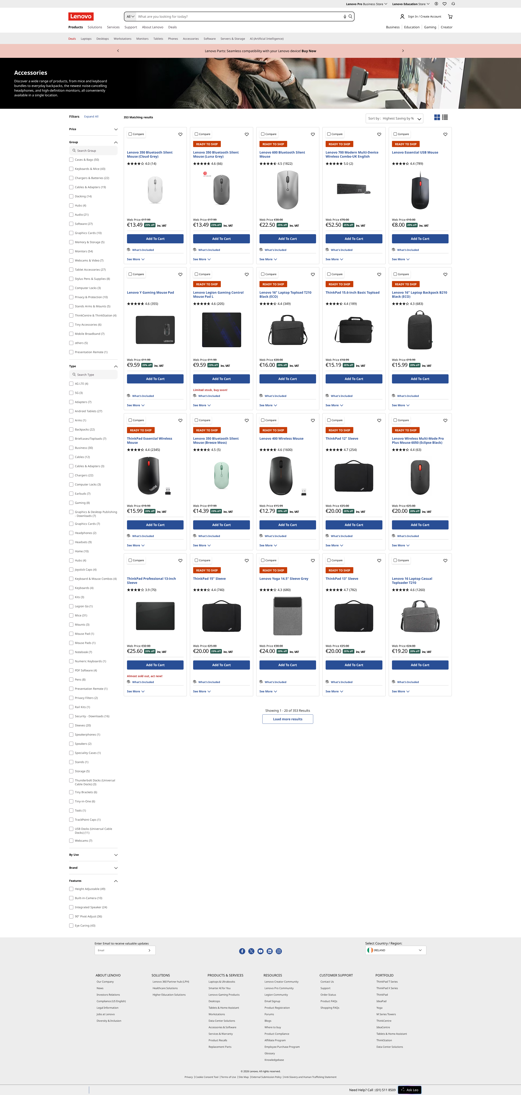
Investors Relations (108, 994)
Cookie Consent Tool (206, 1077)
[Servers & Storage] (246, 38)
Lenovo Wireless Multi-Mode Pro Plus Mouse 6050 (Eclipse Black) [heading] (418, 440)
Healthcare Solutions (165, 988)
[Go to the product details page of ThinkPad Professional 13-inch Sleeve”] (155, 616)
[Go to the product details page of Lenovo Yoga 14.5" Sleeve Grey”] (287, 616)
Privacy (189, 1077)
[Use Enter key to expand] (443, 17)
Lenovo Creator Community (282, 981)
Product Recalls (218, 1040)
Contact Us (327, 981)
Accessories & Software (222, 1027)
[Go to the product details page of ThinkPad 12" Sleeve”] (354, 476)
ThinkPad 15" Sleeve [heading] (209, 578)
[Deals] (77, 38)
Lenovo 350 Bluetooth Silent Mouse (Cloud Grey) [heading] (150, 154)
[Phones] (179, 38)
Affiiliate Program (275, 1040)
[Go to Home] (81, 16)
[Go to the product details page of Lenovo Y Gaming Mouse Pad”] (155, 330)
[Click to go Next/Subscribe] (149, 950)
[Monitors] (150, 38)
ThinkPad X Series (387, 988)
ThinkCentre (384, 1021)
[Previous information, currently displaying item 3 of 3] (118, 50)
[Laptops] (93, 38)
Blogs (268, 1021)
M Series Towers (386, 1014)
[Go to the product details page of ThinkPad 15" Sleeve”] (221, 616)
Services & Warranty (221, 1034)
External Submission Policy (266, 1077)
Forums (269, 1014)
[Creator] (454, 27)
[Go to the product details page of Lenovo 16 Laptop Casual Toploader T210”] (420, 616)
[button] (436, 3)
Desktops (214, 1001)
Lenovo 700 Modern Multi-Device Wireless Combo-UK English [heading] (352, 154)
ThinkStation (384, 1040)
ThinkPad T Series (387, 981)
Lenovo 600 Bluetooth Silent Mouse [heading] (282, 154)
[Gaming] (437, 27)
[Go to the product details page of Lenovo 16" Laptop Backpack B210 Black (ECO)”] (420, 330)
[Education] (421, 27)
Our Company (105, 981)
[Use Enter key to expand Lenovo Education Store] (428, 4)
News (100, 988)
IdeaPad (381, 1001)
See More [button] (133, 259)
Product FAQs (329, 1001)
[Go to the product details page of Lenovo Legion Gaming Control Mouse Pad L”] (221, 330)
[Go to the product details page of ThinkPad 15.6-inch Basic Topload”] (354, 330)
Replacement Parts (220, 1047)
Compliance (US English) (111, 1001)
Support (326, 988)
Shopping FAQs (330, 1007)
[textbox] (396, 950)
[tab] (437, 117)
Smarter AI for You (220, 988)
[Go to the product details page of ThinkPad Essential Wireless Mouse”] (155, 476)
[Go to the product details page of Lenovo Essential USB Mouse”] (420, 189)
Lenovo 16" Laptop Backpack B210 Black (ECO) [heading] (419, 294)
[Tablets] (165, 38)
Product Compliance (277, 1034)
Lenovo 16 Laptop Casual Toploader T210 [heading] (412, 580)
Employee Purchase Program (282, 1047)
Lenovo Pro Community (279, 988)
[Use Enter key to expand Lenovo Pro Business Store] (386, 4)
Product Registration (277, 1007)
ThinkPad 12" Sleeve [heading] (342, 438)
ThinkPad (382, 994)
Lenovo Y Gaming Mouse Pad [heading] (150, 292)
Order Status (328, 994)
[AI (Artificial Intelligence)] (285, 38)
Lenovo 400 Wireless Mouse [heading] (281, 438)
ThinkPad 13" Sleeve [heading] (342, 578)
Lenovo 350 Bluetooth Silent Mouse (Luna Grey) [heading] (216, 154)
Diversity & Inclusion (109, 1021)
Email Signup (272, 1001)
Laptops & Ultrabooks (222, 981)
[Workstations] (133, 38)
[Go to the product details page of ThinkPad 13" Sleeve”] (354, 616)
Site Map (244, 1077)
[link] (453, 5)
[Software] (217, 38)
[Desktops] (110, 38)
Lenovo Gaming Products (224, 994)
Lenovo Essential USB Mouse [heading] (415, 152)
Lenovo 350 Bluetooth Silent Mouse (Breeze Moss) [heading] (216, 440)
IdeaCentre (383, 1027)
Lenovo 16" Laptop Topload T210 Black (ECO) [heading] (285, 294)
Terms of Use (228, 1077)
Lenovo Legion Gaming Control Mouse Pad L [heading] (218, 294)
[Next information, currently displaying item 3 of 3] (403, 50)
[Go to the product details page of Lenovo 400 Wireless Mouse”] (287, 476)
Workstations (217, 1014)
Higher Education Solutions (169, 994)
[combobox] (130, 16)
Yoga (379, 1007)
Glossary (270, 1053)
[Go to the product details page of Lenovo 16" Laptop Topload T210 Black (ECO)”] (287, 330)
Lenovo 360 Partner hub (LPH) (171, 981)
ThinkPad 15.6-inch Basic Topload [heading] (353, 292)
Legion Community (276, 994)
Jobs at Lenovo (106, 1014)
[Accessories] (200, 38)
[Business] (401, 27)
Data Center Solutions (222, 1021)
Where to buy (273, 1027)
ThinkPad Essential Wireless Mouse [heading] (149, 440)
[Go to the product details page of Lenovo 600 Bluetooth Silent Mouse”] (287, 189)
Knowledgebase (274, 1060)
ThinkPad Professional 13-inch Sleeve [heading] (151, 580)
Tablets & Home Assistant (224, 1007)
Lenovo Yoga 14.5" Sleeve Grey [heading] (283, 578)
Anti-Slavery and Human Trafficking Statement (310, 1077)
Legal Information (107, 1007)
